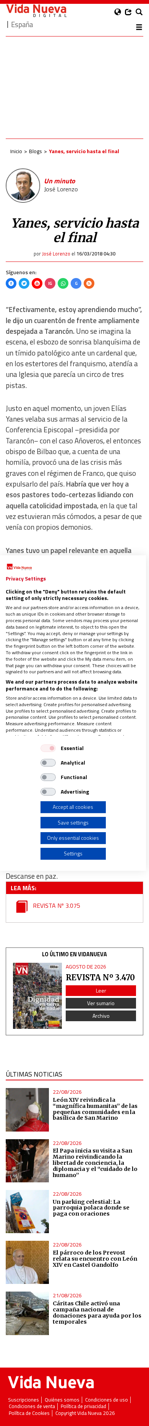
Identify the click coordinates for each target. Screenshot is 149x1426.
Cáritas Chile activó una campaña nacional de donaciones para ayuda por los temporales (97, 1312)
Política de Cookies (29, 1413)
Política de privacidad (83, 1406)
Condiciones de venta (32, 1406)
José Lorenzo (61, 189)
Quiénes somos (62, 1400)
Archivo (101, 1016)
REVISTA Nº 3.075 (55, 905)
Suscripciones (23, 1400)
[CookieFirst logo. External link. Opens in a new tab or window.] (19, 567)
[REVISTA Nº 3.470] (37, 996)
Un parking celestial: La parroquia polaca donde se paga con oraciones (91, 1207)
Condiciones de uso (106, 1400)
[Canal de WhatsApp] (63, 283)
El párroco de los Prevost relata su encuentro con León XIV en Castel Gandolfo (95, 1258)
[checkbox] (48, 748)
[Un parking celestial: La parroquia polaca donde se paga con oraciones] (27, 1211)
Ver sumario (101, 1003)
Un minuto (59, 181)
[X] (24, 283)
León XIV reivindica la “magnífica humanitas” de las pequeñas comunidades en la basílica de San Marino (95, 1109)
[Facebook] (11, 283)
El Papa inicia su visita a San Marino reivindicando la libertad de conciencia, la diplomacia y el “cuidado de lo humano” (95, 1162)
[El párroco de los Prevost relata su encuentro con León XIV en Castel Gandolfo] (27, 1262)
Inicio (16, 151)
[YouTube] (37, 283)
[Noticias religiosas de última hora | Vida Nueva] (36, 10)
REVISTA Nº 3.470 (100, 977)
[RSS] (89, 283)
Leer (101, 990)
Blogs (35, 151)
